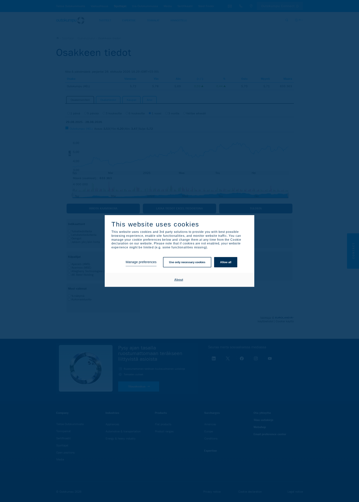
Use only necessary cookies (187, 262)
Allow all (225, 262)
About (178, 279)
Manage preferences (141, 262)
